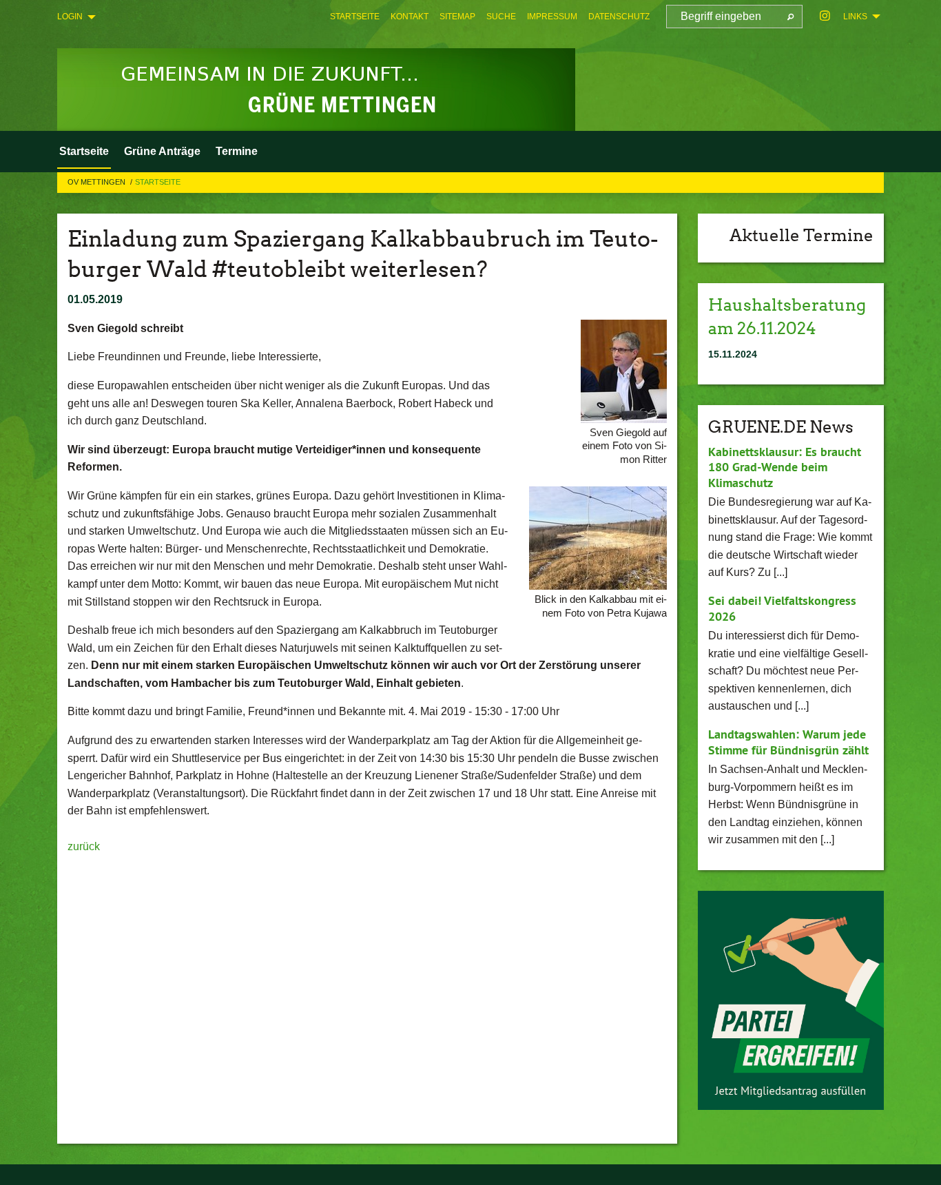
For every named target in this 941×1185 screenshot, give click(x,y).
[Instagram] (825, 16)
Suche (501, 16)
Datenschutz (619, 16)
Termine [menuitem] (237, 151)
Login (70, 16)
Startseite (355, 16)
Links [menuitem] (855, 16)
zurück (84, 846)
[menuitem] (355, 16)
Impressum (552, 16)
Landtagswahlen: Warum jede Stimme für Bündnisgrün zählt (788, 742)
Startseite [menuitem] (84, 151)
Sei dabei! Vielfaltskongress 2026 (782, 608)
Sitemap (457, 16)
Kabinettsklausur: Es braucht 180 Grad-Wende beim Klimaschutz (784, 467)
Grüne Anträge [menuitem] (162, 151)
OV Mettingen (97, 182)
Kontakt (409, 16)
